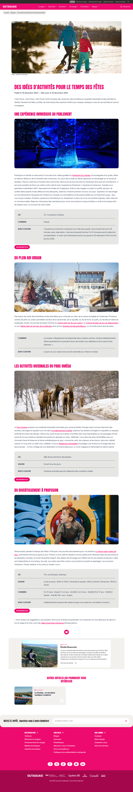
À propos (98, 736)
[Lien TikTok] (63, 764)
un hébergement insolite (62, 430)
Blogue (94, 7)
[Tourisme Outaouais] (35, 776)
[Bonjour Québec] (103, 776)
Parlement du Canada (81, 175)
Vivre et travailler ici (61, 749)
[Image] (66, 143)
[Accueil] (9, 7)
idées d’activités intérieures (52, 623)
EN (128, 1)
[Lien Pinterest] (69, 764)
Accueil (6, 12)
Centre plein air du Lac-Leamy (70, 323)
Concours (57, 739)
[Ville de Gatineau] (85, 776)
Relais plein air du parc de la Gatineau (36, 326)
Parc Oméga (22, 427)
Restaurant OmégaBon (68, 444)
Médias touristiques (108, 1)
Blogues (13, 12)
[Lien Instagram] (56, 764)
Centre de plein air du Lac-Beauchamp (102, 323)
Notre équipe (100, 739)
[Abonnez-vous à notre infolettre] (125, 721)
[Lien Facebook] (50, 764)
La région (41, 7)
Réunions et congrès (81, 1)
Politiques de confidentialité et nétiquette (70, 752)
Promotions (84, 7)
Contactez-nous (101, 742)
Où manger (73, 7)
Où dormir (62, 7)
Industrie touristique (120, 1)
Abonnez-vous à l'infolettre (64, 746)
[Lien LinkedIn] (82, 764)
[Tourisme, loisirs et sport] (74, 776)
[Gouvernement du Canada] (94, 776)
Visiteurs (72, 1)
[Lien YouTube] (76, 764)
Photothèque (59, 742)
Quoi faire (51, 7)
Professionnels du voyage (95, 1)
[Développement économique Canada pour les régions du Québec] (56, 776)
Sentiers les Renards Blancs (74, 326)
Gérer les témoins (101, 746)
